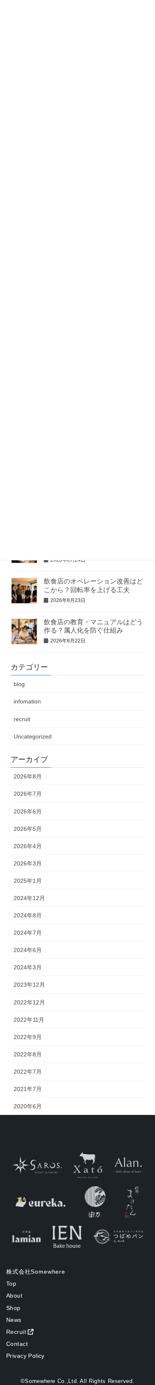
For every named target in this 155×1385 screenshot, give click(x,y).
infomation (27, 701)
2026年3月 (28, 863)
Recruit (16, 1332)
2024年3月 (28, 967)
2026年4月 (28, 846)
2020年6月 (28, 1106)
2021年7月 (28, 1089)
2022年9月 (28, 1037)
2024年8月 (28, 915)
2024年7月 (28, 932)
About (14, 1295)
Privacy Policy (25, 1355)
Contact (17, 1343)
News (13, 1320)
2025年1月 (28, 880)
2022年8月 (28, 1054)
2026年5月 (28, 828)
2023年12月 (29, 984)
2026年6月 (28, 811)
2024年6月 (28, 950)
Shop (13, 1308)
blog (19, 684)
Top (11, 1283)
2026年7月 (28, 793)
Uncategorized (33, 736)
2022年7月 (28, 1071)
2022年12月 (29, 1002)
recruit (22, 719)
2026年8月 (28, 776)
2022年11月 (29, 1019)
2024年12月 (29, 898)
